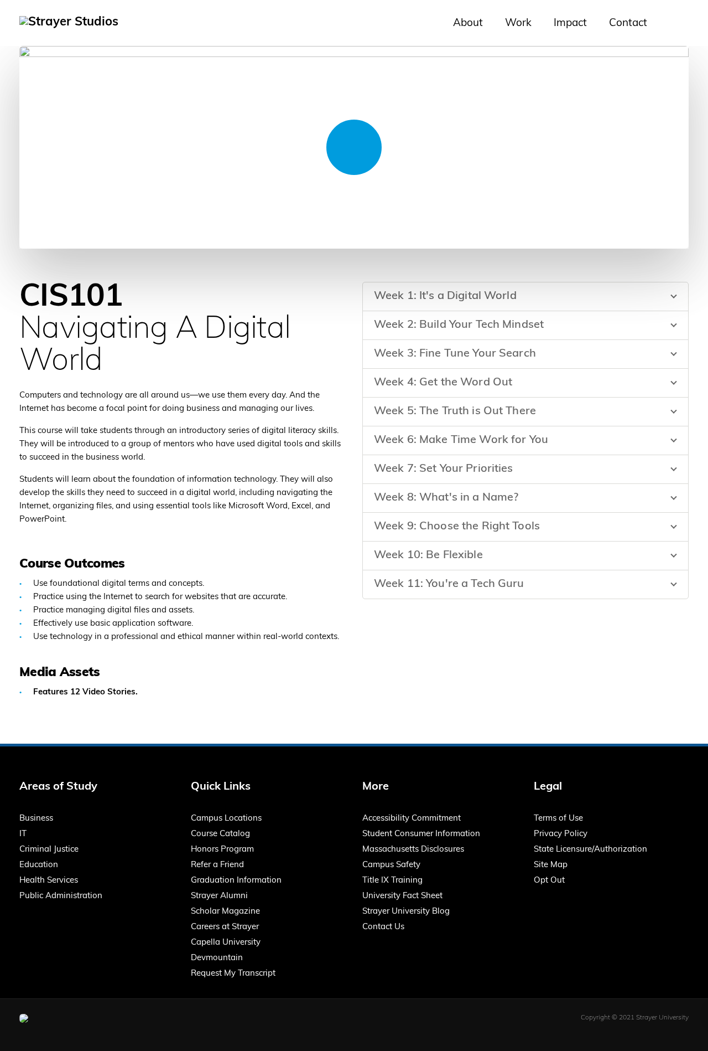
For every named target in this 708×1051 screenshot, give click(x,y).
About (468, 23)
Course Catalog (220, 834)
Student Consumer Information (421, 834)
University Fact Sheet (402, 896)
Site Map (551, 865)
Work (518, 23)
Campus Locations (226, 819)
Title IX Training (392, 881)
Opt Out (549, 881)
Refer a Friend (217, 865)
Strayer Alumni (219, 896)
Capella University (226, 943)
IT (23, 834)
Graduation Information (236, 881)
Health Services (48, 881)
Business (36, 819)
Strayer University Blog (406, 912)
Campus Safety (391, 865)
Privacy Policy (560, 834)
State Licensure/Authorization (590, 850)
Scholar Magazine (225, 912)
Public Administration (60, 896)
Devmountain (217, 958)
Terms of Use (558, 819)
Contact (628, 23)
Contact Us (383, 927)
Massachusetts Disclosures (413, 850)
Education (38, 865)
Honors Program (222, 850)
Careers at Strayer (225, 927)
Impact (570, 23)
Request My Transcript (233, 974)
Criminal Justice (49, 850)
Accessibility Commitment (411, 819)
